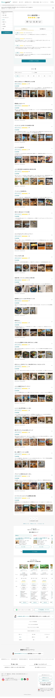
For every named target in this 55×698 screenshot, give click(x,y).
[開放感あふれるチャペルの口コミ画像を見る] (18, 115)
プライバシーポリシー (6, 675)
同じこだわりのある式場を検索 (33, 624)
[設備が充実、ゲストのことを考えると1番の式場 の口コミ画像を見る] (18, 288)
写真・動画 (4, 15)
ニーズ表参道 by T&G (34, 569)
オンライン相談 (16, 667)
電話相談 (23, 667)
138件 (35, 580)
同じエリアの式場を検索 (33, 621)
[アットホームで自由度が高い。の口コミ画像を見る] (18, 202)
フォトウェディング (43, 667)
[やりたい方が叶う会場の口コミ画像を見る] (18, 267)
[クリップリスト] (51, 2)
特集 (3, 28)
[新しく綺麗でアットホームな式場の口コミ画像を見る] (18, 464)
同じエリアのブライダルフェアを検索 (33, 627)
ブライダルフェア (6, 17)
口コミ (4, 19)
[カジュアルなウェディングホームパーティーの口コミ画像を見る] (18, 246)
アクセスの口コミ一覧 (40, 523)
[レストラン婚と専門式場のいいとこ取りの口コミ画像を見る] (18, 420)
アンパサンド (24, 569)
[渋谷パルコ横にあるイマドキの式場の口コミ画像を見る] (18, 224)
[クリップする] (30, 538)
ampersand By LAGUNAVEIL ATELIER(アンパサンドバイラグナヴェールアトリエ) (14, 5)
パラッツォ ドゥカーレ (44, 569)
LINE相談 (20, 667)
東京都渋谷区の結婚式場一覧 (23, 659)
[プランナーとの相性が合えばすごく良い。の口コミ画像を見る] (18, 486)
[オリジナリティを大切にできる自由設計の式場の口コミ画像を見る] (18, 137)
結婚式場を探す (15, 2)
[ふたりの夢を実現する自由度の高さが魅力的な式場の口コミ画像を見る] (18, 181)
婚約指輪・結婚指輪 (36, 2)
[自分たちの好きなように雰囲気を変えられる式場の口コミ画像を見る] (18, 93)
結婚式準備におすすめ (28, 2)
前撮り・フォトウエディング (44, 2)
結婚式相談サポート (7, 667)
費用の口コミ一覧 (26, 523)
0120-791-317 (46, 684)
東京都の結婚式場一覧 (14, 659)
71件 (24, 580)
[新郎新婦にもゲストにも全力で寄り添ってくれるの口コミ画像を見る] (18, 310)
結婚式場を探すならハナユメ (5, 659)
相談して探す (21, 2)
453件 (45, 580)
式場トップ (20, 634)
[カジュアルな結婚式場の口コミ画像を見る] (18, 159)
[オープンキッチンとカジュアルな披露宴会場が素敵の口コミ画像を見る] (18, 507)
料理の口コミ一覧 (33, 523)
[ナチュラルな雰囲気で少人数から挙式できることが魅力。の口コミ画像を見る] (18, 354)
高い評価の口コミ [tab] (25, 28)
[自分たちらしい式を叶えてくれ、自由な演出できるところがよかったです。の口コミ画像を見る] (18, 376)
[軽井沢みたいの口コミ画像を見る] (18, 332)
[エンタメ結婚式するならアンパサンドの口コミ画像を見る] (18, 398)
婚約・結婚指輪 (37, 667)
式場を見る (24, 602)
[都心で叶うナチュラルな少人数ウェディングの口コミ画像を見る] (18, 442)
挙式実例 (4, 26)
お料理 (4, 24)
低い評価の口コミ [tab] (43, 28)
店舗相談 (12, 667)
